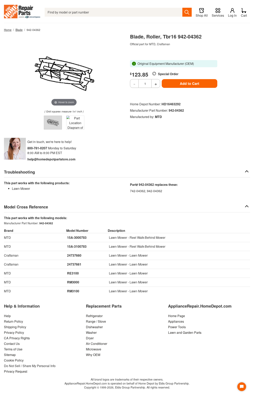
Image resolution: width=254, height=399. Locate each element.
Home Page (176, 316)
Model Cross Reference (26, 207)
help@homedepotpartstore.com (51, 159)
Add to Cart (189, 83)
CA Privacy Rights (17, 338)
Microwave (93, 349)
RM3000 (73, 282)
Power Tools (177, 327)
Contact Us (12, 343)
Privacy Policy (14, 332)
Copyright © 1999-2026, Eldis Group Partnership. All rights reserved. (127, 387)
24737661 (74, 264)
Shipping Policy (15, 327)
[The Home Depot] (22, 12)
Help (7, 316)
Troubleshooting (19, 172)
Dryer (90, 338)
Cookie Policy (14, 360)
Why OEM (93, 354)
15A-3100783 (77, 246)
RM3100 (73, 291)
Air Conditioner (96, 343)
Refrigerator (94, 316)
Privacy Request (15, 371)
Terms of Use (13, 349)
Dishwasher (94, 327)
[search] (187, 12)
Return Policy (13, 321)
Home (8, 29)
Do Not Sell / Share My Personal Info (30, 366)
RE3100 (73, 273)
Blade (19, 29)
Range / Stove (96, 321)
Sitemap (10, 354)
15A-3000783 (77, 237)
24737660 (74, 255)
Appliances (176, 321)
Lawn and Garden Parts (184, 332)
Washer (91, 332)
